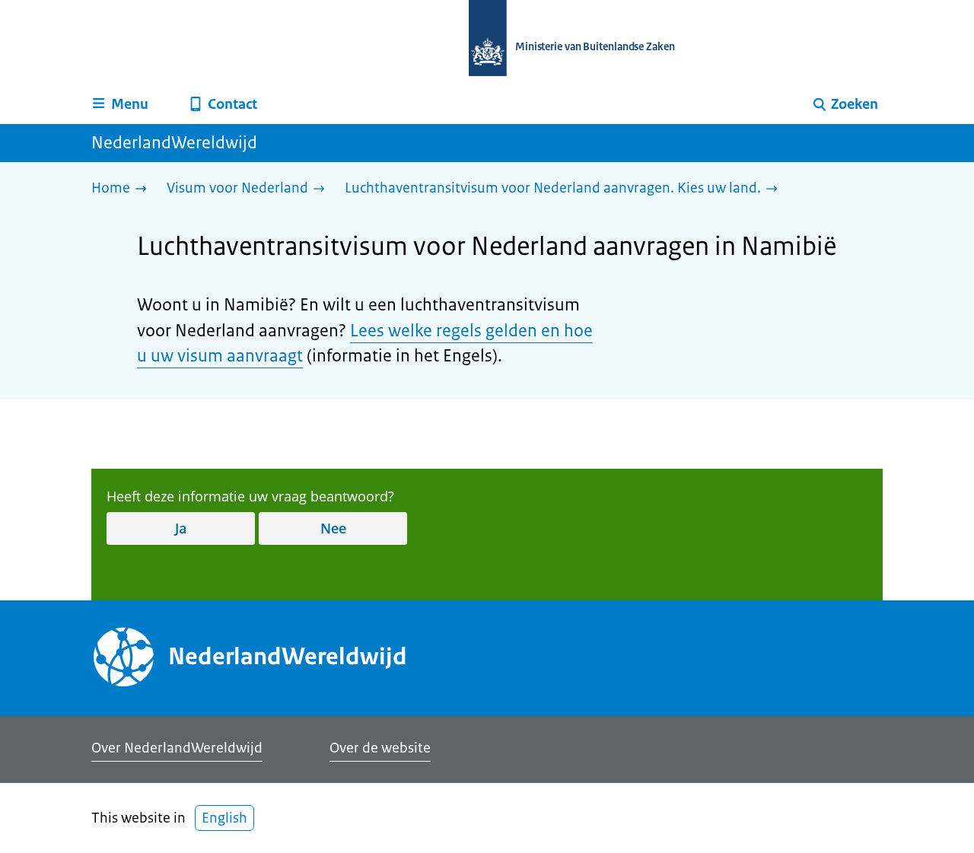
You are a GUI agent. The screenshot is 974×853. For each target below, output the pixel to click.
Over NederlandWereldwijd (177, 748)
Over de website (380, 748)
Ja (180, 528)
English (224, 818)
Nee (333, 528)
